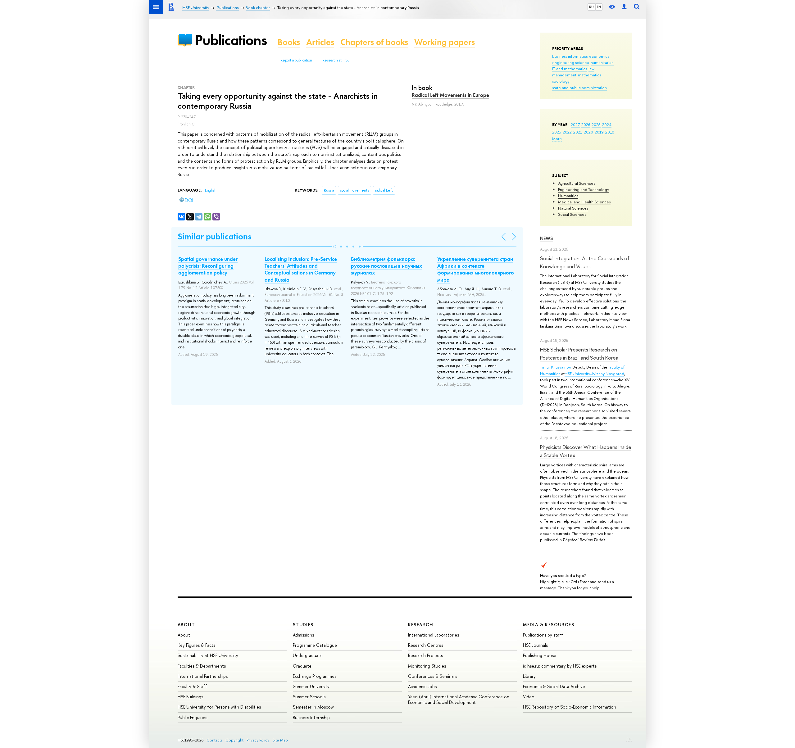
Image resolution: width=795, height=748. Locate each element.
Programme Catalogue (315, 645)
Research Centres (425, 645)
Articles (320, 42)
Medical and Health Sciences (584, 202)
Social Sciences (572, 214)
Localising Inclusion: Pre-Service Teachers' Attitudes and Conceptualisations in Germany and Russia (301, 269)
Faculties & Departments (202, 666)
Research (421, 625)
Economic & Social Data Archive (554, 686)
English (210, 190)
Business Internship (311, 717)
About (186, 625)
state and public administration (579, 87)
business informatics (570, 56)
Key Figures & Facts (196, 645)
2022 (567, 132)
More (557, 138)
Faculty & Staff (192, 686)
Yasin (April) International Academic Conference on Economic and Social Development (458, 699)
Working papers (444, 42)
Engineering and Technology (583, 189)
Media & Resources (548, 625)
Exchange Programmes (314, 676)
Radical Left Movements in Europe (450, 95)
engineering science (570, 62)
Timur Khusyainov (555, 367)
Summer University (311, 686)
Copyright (234, 740)
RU (591, 7)
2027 (575, 124)
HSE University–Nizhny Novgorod (594, 373)
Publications (231, 39)
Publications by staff (543, 635)
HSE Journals (535, 645)
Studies (303, 625)
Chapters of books (374, 42)
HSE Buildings (190, 697)
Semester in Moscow (313, 707)
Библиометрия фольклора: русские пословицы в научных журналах (386, 266)
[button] (335, 246)
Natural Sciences (573, 208)
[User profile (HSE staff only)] (624, 7)
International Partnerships (203, 676)
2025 (596, 124)
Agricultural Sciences (576, 183)
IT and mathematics (569, 68)
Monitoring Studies (427, 666)
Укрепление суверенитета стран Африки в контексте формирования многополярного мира (475, 269)
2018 (609, 132)
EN (599, 7)
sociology (561, 81)
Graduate (302, 666)
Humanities (568, 195)
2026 (585, 124)
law (591, 68)
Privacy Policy (258, 740)
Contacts (214, 740)
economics (599, 56)
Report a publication (296, 60)
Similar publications (214, 236)
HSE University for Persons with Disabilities (219, 707)
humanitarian (602, 62)
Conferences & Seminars (432, 676)
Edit (629, 739)
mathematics (589, 75)
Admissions (303, 635)
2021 (577, 132)
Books (289, 42)
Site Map (280, 740)
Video (528, 697)
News (546, 238)
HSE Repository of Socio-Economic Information (569, 707)
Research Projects (425, 655)
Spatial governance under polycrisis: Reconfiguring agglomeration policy (208, 266)
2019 (599, 132)
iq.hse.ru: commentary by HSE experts (560, 666)
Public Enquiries (192, 717)
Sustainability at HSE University (208, 655)
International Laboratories (433, 635)
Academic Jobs (422, 686)
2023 (556, 132)
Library (529, 676)
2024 (606, 124)
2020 (588, 132)
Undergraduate (308, 655)
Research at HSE (335, 60)
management (564, 75)
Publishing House (539, 655)
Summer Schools (309, 697)
